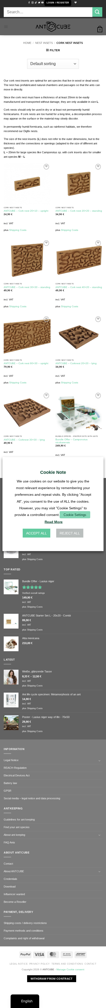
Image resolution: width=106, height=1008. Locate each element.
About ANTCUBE (14, 871)
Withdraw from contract (51, 978)
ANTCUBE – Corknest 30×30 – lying (24, 439)
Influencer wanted (14, 894)
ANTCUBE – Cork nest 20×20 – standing (78, 210)
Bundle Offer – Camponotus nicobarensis (71, 441)
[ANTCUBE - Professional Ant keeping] (53, 27)
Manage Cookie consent (70, 969)
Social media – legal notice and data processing (32, 798)
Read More (54, 522)
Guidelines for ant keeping (19, 819)
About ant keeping (14, 834)
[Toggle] (99, 760)
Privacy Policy (39, 964)
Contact (8, 863)
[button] (57, 3)
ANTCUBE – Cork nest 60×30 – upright (26, 363)
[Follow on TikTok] (36, 2)
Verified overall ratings (33, 593)
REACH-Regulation (15, 767)
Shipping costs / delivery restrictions (25, 923)
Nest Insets (44, 42)
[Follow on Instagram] (33, 2)
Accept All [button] (36, 533)
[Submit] (97, 12)
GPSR (7, 790)
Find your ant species (17, 827)
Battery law (10, 783)
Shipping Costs (17, 230)
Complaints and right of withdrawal (24, 938)
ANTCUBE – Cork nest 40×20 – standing (78, 287)
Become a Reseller (15, 901)
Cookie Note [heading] (53, 472)
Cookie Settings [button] (75, 515)
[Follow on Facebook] (29, 2)
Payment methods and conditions (23, 930)
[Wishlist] (74, 2)
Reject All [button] (70, 533)
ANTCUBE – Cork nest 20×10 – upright (26, 210)
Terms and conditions (67, 964)
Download (10, 886)
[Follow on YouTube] (42, 2)
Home (27, 42)
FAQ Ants (9, 842)
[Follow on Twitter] (39, 2)
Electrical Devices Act (17, 775)
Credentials (10, 878)
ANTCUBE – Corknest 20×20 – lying (76, 363)
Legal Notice (11, 760)
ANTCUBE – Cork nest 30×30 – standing (27, 287)
